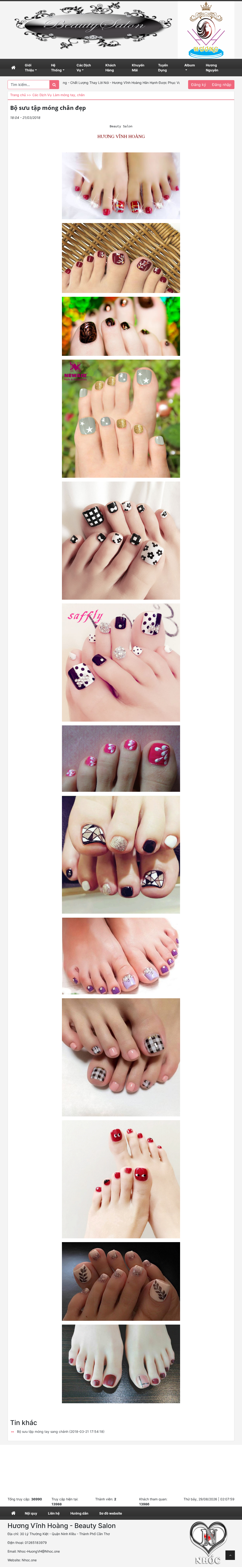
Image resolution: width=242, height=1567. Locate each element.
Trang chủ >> (20, 95)
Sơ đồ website (110, 1513)
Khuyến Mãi (138, 67)
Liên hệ (54, 1513)
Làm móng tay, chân (69, 95)
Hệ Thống (56, 67)
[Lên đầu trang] (230, 1555)
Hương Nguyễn (212, 67)
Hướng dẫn (79, 1513)
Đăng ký (198, 84)
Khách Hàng (110, 67)
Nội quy (31, 1513)
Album (189, 65)
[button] (20, 25)
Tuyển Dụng (163, 67)
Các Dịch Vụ (84, 67)
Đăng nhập (221, 84)
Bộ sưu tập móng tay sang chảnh (60, 1431)
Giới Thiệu (29, 67)
